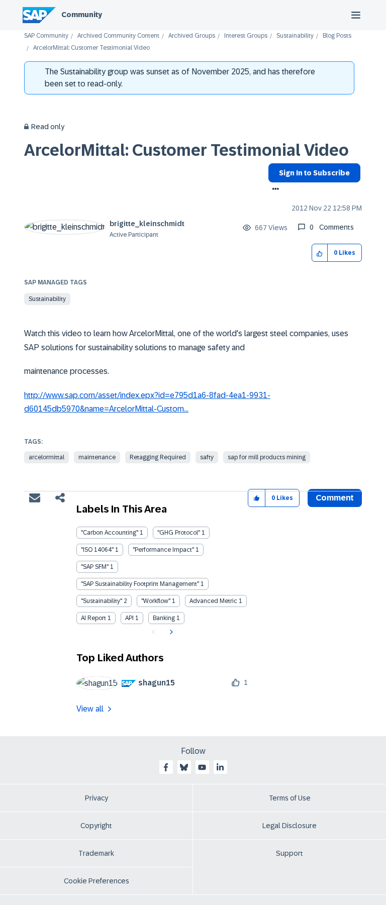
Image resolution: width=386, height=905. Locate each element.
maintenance (97, 457)
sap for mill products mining (267, 457)
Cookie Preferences (96, 881)
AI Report (93, 618)
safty (207, 457)
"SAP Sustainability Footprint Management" (140, 583)
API (129, 618)
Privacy (96, 798)
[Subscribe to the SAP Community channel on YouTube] (202, 767)
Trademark (96, 853)
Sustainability (295, 36)
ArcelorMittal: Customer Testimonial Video (186, 150)
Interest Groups (245, 36)
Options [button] (273, 190)
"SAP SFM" (95, 566)
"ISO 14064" (97, 549)
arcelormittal (46, 457)
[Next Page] (170, 632)
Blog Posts (337, 36)
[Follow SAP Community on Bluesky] (184, 767)
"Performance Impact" (163, 549)
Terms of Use (290, 798)
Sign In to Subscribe (314, 173)
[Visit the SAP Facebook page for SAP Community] (166, 767)
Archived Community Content (118, 36)
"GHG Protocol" (178, 532)
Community (81, 15)
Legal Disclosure (289, 826)
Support (289, 853)
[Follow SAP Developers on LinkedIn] (220, 767)
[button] (320, 253)
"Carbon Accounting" (109, 532)
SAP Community (46, 36)
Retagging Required (158, 457)
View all (90, 709)
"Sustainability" (101, 601)
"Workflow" (155, 601)
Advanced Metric (213, 601)
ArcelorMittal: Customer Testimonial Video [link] (91, 48)
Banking (164, 618)
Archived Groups (191, 36)
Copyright (96, 826)
